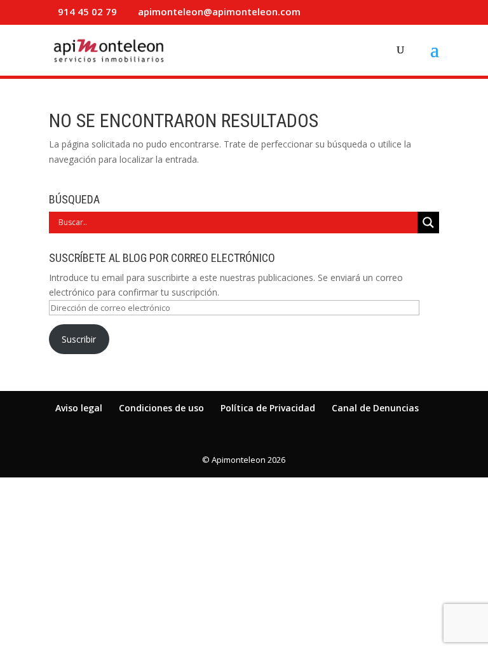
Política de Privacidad (267, 408)
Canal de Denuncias (375, 408)
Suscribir (79, 339)
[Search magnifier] (428, 222)
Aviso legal (78, 408)
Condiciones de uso (161, 408)
